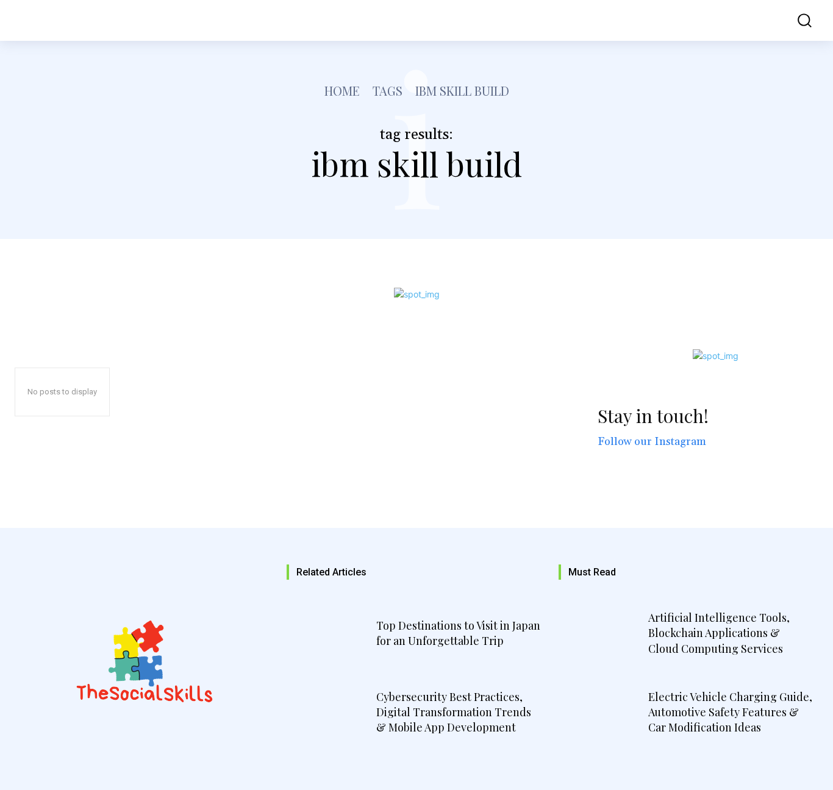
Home (342, 90)
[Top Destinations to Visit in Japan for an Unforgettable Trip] (330, 635)
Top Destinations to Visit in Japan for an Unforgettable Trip (458, 633)
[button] (797, 20)
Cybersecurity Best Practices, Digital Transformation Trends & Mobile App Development (453, 712)
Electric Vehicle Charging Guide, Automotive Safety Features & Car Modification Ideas (730, 712)
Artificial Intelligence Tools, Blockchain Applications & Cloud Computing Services (719, 632)
